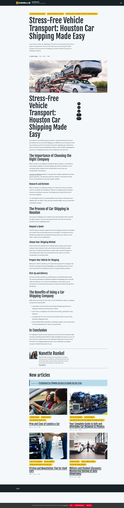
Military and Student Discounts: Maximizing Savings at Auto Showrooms (85, 471)
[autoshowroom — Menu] (121, 3)
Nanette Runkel (34, 56)
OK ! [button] (71, 505)
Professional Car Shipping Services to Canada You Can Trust (60, 383)
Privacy (18, 488)
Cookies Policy (65, 505)
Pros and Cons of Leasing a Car (44, 423)
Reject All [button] (89, 505)
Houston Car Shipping (35, 174)
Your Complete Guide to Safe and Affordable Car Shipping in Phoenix (87, 425)
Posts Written (42, 365)
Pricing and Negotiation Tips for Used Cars (48, 470)
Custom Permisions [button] (79, 505)
